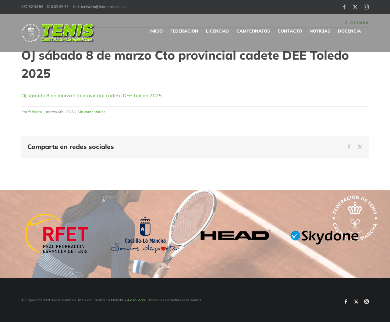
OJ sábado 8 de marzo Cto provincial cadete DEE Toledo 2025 (91, 95)
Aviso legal (136, 300)
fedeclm (35, 111)
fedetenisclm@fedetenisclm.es (99, 6)
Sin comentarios (91, 111)
